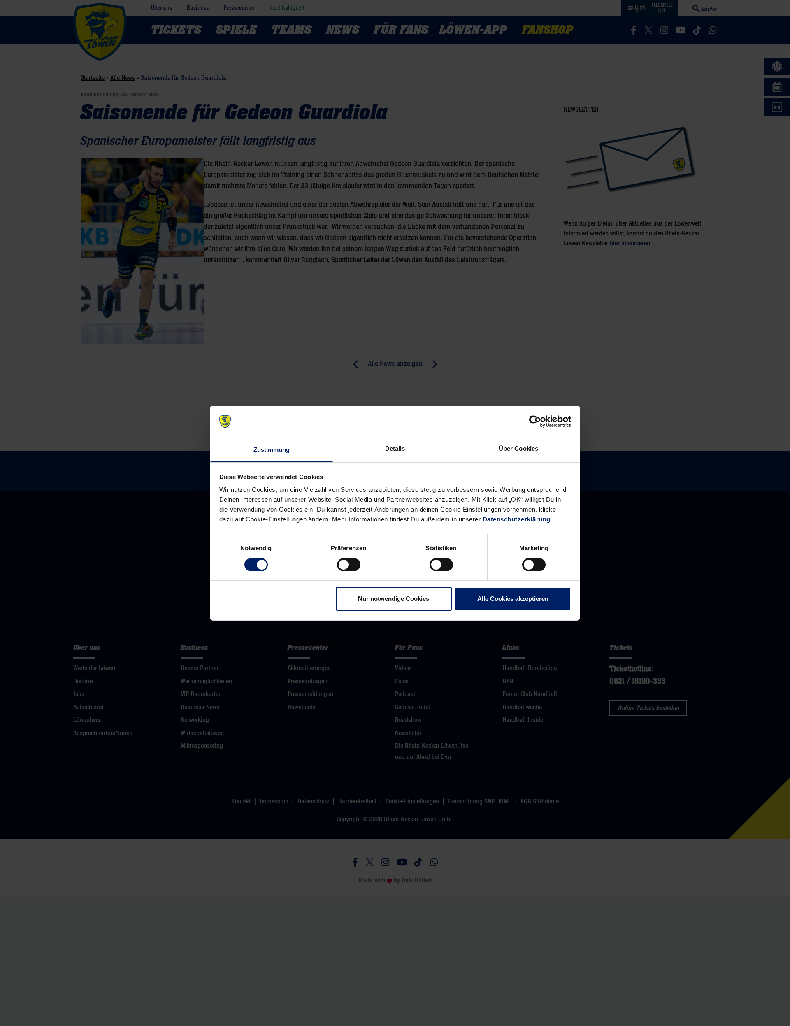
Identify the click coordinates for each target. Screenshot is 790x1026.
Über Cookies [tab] (518, 448)
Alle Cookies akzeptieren (512, 598)
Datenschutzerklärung (517, 519)
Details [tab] (395, 448)
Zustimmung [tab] (271, 449)
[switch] (348, 564)
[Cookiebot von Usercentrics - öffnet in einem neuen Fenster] (535, 421)
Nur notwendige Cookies (393, 598)
